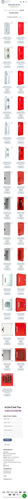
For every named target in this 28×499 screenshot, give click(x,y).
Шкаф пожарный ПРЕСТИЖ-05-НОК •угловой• (20, 264)
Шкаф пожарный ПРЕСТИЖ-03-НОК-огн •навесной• (20, 113)
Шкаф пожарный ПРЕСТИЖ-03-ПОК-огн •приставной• (20, 163)
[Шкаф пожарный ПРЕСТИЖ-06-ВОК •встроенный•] (21, 304)
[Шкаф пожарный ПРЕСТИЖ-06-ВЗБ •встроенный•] (7, 280)
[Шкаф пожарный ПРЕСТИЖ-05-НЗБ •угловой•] (7, 229)
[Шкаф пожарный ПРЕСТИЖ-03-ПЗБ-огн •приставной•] (7, 129)
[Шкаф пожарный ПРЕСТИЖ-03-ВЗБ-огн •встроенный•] (7, 28)
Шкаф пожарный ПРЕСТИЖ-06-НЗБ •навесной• (7, 339)
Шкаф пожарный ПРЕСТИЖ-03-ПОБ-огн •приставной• (7, 163)
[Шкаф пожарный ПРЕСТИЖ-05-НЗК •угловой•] (21, 229)
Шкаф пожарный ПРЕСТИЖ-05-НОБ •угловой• (7, 264)
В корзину (7, 92)
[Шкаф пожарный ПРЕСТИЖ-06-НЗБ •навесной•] (7, 329)
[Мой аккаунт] (21, 2)
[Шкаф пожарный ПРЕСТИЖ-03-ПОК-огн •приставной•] (21, 153)
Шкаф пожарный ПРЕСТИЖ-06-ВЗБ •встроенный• (7, 290)
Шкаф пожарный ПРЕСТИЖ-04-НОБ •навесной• (7, 213)
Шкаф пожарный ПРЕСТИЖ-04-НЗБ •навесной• (7, 188)
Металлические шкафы (13, 10)
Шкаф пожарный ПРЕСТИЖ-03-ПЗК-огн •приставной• (20, 138)
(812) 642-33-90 (14, 5)
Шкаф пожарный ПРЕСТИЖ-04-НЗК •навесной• (20, 188)
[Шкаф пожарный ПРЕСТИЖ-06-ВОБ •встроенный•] (7, 304)
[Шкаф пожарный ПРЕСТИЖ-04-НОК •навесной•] (21, 203)
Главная (5, 10)
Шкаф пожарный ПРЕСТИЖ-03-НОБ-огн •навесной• (7, 113)
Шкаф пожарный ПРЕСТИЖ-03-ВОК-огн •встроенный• (20, 63)
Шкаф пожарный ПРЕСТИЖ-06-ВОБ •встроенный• (7, 314)
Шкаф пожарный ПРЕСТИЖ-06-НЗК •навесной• (20, 339)
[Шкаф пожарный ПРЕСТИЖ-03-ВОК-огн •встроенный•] (21, 53)
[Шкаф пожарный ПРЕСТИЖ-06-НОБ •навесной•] (7, 355)
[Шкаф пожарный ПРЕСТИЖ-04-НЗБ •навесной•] (7, 178)
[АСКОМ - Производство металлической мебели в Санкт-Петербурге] (9, 2)
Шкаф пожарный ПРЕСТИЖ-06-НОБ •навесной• (7, 364)
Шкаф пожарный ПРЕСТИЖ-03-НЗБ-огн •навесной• (7, 87)
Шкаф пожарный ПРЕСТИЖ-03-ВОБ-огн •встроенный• (7, 63)
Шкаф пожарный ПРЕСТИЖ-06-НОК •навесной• (20, 364)
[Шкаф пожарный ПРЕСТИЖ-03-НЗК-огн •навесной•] (21, 77)
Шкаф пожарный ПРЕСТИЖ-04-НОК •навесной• (20, 213)
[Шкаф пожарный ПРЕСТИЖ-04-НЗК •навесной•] (21, 178)
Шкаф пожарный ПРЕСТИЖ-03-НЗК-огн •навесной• (20, 87)
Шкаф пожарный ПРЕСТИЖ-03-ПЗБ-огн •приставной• (7, 138)
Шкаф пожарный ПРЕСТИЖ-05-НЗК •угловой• (20, 239)
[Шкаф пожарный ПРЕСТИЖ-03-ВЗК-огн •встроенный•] (21, 28)
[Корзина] (23, 2)
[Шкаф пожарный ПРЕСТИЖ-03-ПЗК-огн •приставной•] (21, 129)
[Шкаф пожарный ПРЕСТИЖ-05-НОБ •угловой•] (7, 254)
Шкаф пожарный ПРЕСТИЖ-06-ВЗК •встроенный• (20, 290)
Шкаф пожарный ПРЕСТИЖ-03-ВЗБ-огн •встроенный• (7, 38)
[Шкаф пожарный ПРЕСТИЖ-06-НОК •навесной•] (21, 355)
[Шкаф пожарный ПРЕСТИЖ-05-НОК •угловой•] (21, 254)
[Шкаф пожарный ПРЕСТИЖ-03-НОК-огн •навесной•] (21, 103)
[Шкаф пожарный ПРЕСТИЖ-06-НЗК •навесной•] (21, 329)
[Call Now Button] (24, 496)
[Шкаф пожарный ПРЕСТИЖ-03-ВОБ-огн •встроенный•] (7, 53)
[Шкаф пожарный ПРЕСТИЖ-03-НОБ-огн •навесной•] (7, 103)
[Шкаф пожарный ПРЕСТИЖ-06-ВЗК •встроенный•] (21, 280)
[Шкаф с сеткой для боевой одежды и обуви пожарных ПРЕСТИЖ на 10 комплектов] (7, 380)
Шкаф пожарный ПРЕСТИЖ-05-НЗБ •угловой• (7, 239)
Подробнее (7, 42)
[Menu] (26, 2)
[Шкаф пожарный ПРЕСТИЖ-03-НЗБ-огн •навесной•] (7, 77)
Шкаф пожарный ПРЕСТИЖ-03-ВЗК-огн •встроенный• (20, 38)
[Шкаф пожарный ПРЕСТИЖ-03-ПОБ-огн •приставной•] (7, 153)
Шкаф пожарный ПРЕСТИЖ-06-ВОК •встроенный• (20, 314)
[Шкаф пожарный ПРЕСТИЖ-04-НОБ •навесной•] (7, 203)
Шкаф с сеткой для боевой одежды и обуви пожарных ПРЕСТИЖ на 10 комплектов (7, 390)
